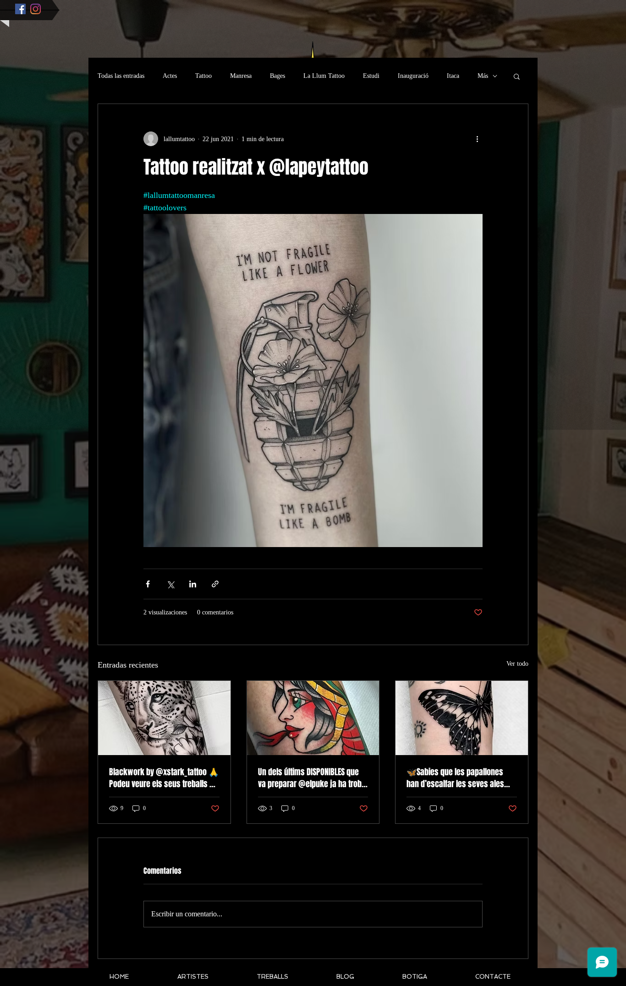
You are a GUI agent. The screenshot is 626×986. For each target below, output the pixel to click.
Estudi (371, 75)
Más (483, 75)
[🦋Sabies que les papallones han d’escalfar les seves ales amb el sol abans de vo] (461, 718)
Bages (277, 75)
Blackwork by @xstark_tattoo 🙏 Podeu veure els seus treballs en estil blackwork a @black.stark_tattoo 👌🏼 (164, 778)
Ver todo (517, 663)
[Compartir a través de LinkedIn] (192, 584)
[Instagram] (35, 9)
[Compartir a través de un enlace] (215, 584)
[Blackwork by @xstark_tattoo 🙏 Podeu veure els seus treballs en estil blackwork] (164, 718)
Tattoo (203, 75)
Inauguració (413, 75)
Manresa (241, 75)
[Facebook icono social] (20, 9)
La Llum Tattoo (324, 75)
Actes (170, 75)
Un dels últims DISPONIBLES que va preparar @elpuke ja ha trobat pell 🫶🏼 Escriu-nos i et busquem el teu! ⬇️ (313, 778)
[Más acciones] (477, 138)
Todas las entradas (121, 75)
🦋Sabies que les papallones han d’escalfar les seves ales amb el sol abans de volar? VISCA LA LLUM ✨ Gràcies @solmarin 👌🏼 (460, 778)
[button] (516, 76)
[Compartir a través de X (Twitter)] (170, 584)
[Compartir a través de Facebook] (147, 584)
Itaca (453, 75)
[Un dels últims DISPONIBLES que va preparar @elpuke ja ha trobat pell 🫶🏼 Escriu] (313, 718)
